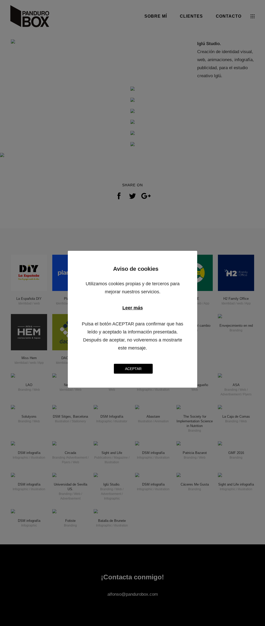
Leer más (132, 307)
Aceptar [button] (133, 369)
